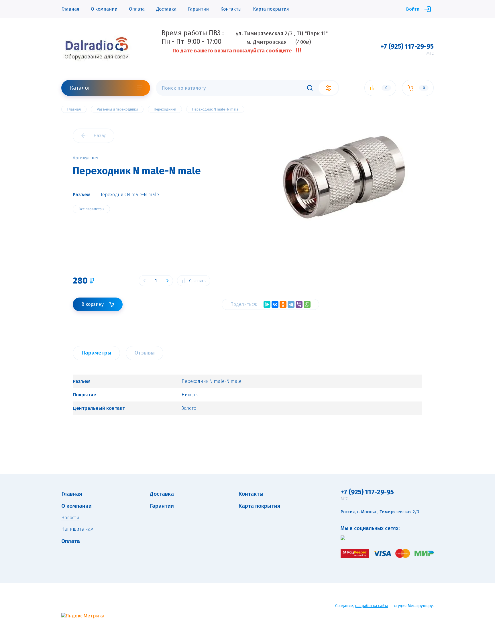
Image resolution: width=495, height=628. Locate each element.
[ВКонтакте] (275, 304)
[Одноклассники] (283, 304)
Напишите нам (77, 529)
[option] (343, 207)
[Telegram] (291, 304)
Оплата (137, 9)
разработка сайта (371, 605)
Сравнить (197, 280)
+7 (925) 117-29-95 (407, 46)
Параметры (96, 352)
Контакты (230, 9)
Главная (70, 9)
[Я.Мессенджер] (267, 304)
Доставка (166, 9)
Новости (70, 517)
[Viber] (299, 304)
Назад (100, 135)
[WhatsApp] (307, 304)
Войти (412, 9)
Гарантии (198, 9)
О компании (104, 9)
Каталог (80, 87)
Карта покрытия (271, 9)
